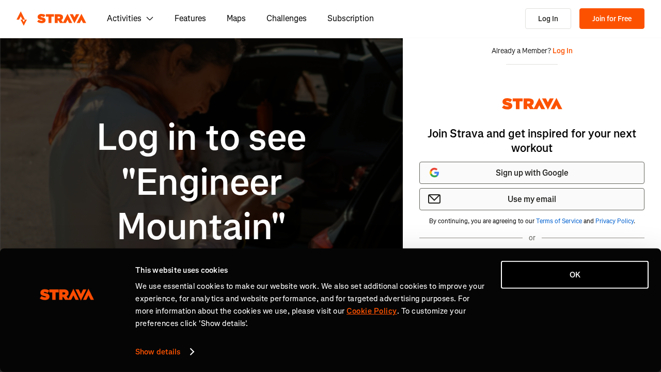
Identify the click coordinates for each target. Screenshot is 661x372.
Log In (548, 19)
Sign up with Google (532, 172)
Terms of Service (559, 221)
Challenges (286, 18)
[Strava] (51, 18)
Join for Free (612, 19)
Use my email (532, 199)
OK (575, 275)
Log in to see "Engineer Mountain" (201, 182)
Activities (124, 18)
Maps (236, 18)
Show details (157, 352)
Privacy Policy (614, 221)
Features (190, 18)
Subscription (350, 18)
